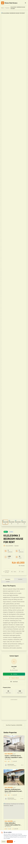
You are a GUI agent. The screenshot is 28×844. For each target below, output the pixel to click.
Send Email (15, 681)
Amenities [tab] (20, 579)
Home (2, 7)
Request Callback (15, 678)
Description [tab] (7, 579)
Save (22, 571)
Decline (3, 841)
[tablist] (14, 580)
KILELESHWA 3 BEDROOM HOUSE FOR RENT (18, 7)
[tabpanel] (14, 617)
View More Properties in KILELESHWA (14, 725)
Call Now (15, 674)
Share (15, 571)
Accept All (10, 841)
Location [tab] (8, 581)
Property (7, 7)
